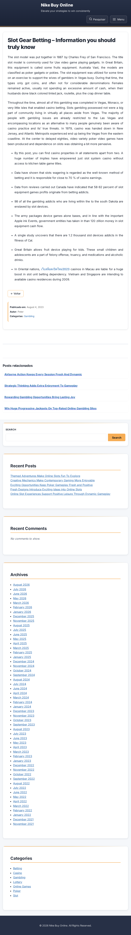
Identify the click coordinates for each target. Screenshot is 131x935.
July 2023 (19, 733)
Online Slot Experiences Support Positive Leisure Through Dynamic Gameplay (60, 494)
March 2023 (21, 751)
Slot (15, 895)
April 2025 (20, 643)
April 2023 (20, 747)
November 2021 (23, 824)
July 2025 (19, 629)
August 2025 (21, 625)
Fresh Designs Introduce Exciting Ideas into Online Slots (46, 489)
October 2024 (22, 670)
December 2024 (23, 661)
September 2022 (24, 778)
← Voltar (16, 293)
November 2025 (23, 620)
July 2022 (19, 787)
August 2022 (21, 783)
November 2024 (23, 666)
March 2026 (21, 602)
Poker (17, 891)
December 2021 (23, 819)
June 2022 (20, 792)
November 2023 (23, 715)
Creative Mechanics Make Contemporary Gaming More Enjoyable (52, 480)
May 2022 (19, 797)
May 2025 (19, 639)
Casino (17, 873)
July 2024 (19, 684)
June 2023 (20, 738)
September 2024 (24, 675)
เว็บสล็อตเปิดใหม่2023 (55, 269)
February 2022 (22, 810)
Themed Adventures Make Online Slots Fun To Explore (45, 476)
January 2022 (22, 815)
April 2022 (20, 801)
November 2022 (23, 769)
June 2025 (20, 634)
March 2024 (21, 697)
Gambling (29, 316)
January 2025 (22, 657)
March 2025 (21, 648)
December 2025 (23, 616)
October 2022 (22, 774)
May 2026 (19, 598)
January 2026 (22, 612)
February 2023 (22, 756)
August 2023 (21, 729)
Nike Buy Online (57, 5)
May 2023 (19, 742)
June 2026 (20, 593)
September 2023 (24, 724)
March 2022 (21, 806)
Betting (17, 868)
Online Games (22, 886)
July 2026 (19, 589)
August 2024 (21, 679)
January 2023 (22, 760)
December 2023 (23, 711)
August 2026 (21, 584)
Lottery (17, 882)
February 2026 (22, 607)
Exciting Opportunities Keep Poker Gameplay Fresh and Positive (51, 485)
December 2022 (23, 765)
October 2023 (22, 720)
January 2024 (22, 706)
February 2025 (22, 652)
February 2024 (22, 702)
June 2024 (20, 688)
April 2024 (20, 693)
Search (11, 429)
